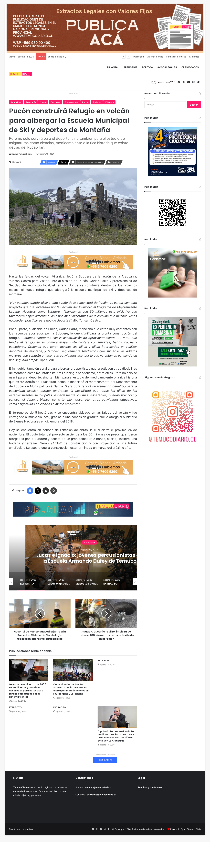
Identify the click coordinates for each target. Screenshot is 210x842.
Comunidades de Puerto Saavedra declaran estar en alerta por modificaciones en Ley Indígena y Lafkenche (71, 689)
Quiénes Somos (155, 56)
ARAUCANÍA (130, 67)
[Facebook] (30, 490)
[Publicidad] (105, 28)
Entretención (71, 102)
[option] (89, 557)
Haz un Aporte (105, 759)
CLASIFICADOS (190, 67)
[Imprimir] (53, 490)
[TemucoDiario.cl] (20, 75)
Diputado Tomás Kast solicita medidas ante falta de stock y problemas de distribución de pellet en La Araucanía (116, 736)
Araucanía (31, 102)
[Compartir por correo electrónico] (45, 490)
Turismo (97, 102)
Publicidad (138, 56)
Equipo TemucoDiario (21, 154)
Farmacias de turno (176, 56)
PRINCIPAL (113, 67)
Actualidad (16, 102)
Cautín (43, 102)
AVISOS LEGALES (167, 67)
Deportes (55, 102)
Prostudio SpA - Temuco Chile (185, 829)
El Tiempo (194, 56)
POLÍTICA (147, 67)
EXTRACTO (104, 660)
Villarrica (109, 102)
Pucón (85, 102)
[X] (38, 490)
